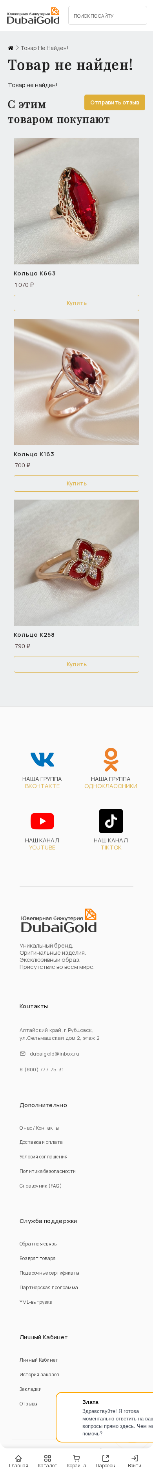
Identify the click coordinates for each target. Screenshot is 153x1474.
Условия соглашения (43, 1156)
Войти (134, 1465)
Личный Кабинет (39, 1360)
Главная (18, 1465)
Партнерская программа (49, 1287)
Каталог (47, 1465)
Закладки (31, 1389)
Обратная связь (38, 1243)
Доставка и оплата (41, 1142)
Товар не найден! (44, 48)
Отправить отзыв (114, 102)
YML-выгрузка (36, 1302)
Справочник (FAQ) (41, 1185)
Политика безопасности (48, 1171)
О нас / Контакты (39, 1128)
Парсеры (105, 1465)
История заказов (39, 1374)
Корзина (76, 1465)
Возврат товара (38, 1258)
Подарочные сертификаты (49, 1273)
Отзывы (28, 1403)
